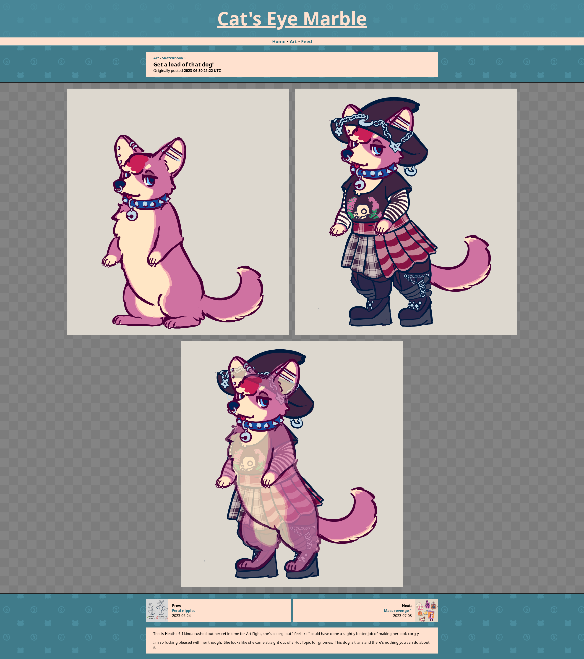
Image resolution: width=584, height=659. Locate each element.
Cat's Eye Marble (292, 18)
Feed (306, 41)
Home (279, 41)
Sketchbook (172, 58)
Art (293, 41)
